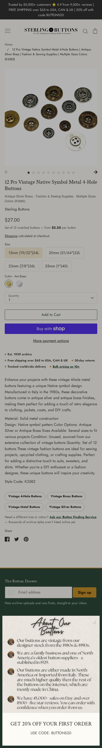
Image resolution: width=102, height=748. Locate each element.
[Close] (93, 621)
